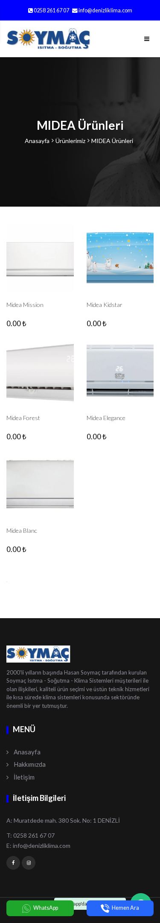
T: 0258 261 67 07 (30, 835)
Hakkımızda (30, 764)
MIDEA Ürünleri (112, 140)
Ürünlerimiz (70, 140)
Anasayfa (37, 140)
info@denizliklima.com (105, 10)
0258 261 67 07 (51, 10)
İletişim (24, 777)
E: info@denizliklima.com (38, 845)
